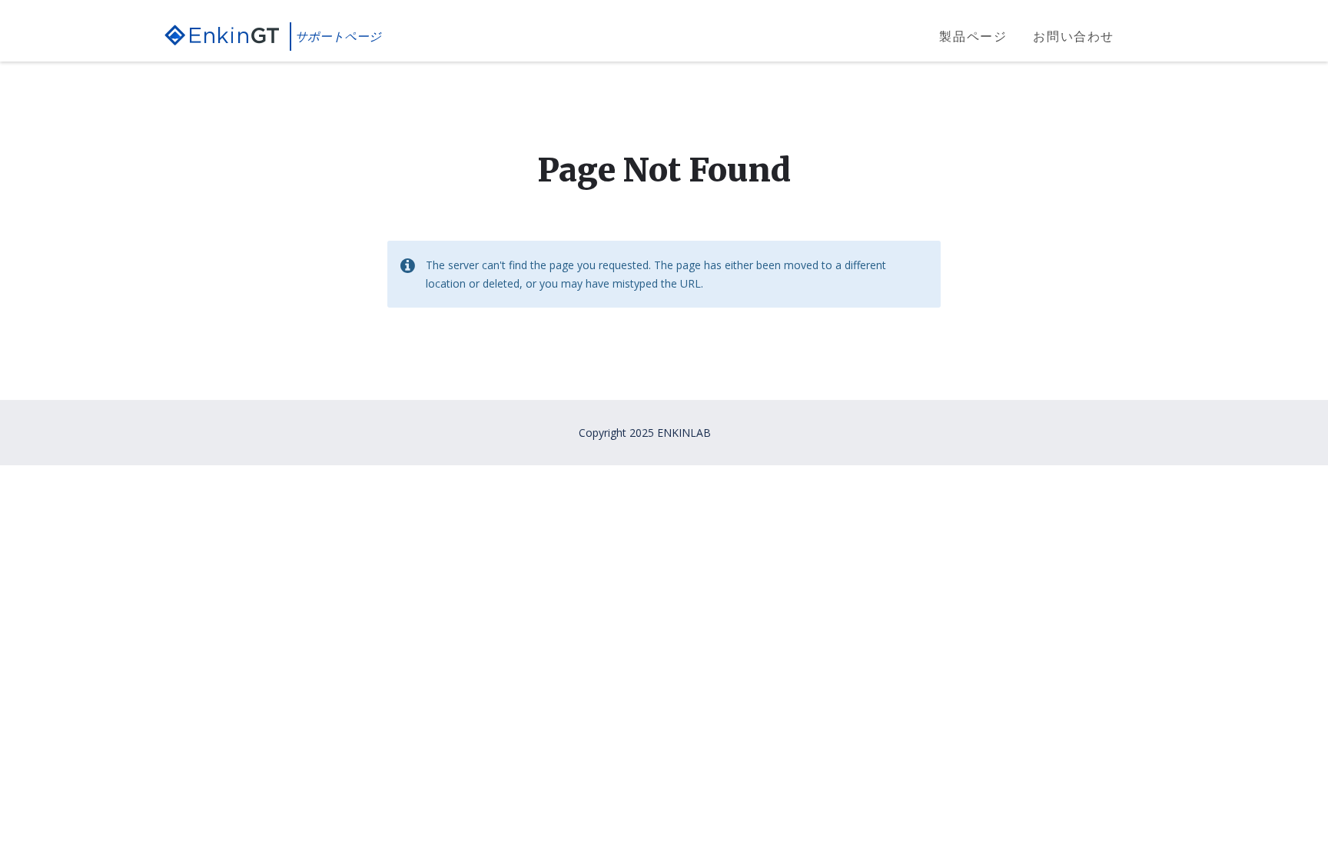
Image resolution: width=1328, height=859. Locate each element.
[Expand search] (1152, 37)
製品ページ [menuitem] (973, 36)
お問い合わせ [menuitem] (1073, 36)
